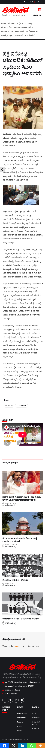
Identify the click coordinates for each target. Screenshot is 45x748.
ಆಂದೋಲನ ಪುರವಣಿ (36, 723)
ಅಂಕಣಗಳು (35, 729)
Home (34, 713)
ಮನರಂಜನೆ (36, 718)
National (20, 722)
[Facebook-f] (4, 700)
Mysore (19, 726)
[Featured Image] (22, 482)
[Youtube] (21, 700)
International (21, 718)
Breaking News (22, 713)
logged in (18, 646)
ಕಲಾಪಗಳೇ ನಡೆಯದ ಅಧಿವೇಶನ (15, 580)
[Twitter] (10, 700)
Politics (19, 731)
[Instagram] (16, 700)
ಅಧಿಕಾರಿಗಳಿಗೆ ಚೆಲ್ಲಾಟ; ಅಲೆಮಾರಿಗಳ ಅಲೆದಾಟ (20, 618)
